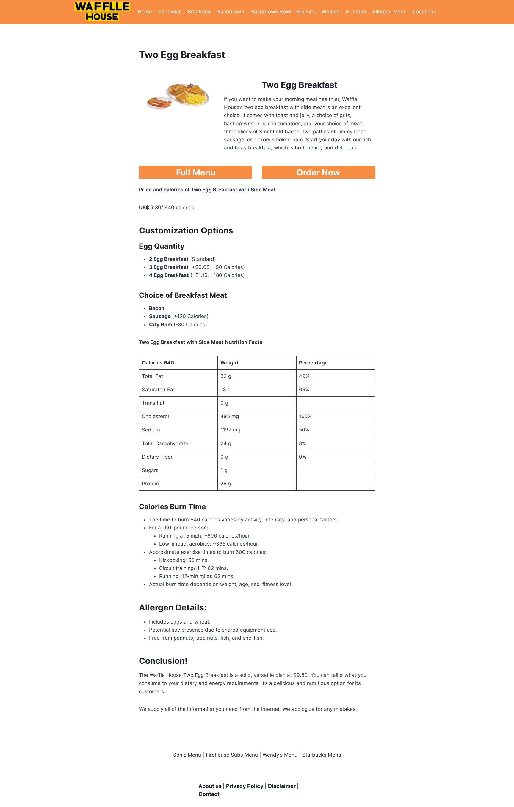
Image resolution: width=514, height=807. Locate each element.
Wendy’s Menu (280, 755)
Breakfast (199, 12)
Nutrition (356, 12)
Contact (209, 794)
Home (145, 12)
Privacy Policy (245, 786)
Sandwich (170, 12)
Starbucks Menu (321, 755)
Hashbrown (230, 12)
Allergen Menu (389, 12)
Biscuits (306, 12)
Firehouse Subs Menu (232, 755)
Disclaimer (282, 786)
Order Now (318, 172)
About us (210, 786)
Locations (424, 12)
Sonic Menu (187, 755)
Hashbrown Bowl (270, 12)
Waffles (330, 12)
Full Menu (195, 172)
